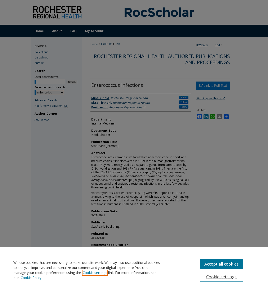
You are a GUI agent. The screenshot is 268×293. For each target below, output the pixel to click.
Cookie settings (95, 272)
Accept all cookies (221, 264)
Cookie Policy (31, 277)
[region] (134, 270)
